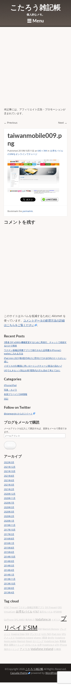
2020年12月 (9, 493)
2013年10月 (9, 583)
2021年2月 (9, 489)
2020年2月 (9, 516)
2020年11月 (9, 498)
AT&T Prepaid (11, 607)
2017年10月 (9, 529)
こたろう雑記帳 (35, 7)
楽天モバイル (46, 611)
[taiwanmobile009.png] (35, 176)
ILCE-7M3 (46, 634)
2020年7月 (9, 502)
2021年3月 (9, 484)
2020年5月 (9, 507)
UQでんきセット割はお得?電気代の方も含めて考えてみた (32, 370)
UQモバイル (31, 644)
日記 (6, 398)
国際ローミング (16, 644)
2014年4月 (9, 570)
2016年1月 (9, 543)
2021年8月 (9, 475)
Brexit (29, 641)
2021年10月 (9, 471)
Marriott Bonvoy (50, 629)
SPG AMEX (19, 619)
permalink (27, 211)
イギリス (55, 619)
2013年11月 (9, 578)
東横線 (63, 641)
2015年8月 (9, 547)
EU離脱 (57, 649)
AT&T (36, 611)
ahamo (37, 637)
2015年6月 (9, 552)
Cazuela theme (19, 673)
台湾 (39, 644)
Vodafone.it (48, 644)
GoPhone (9, 619)
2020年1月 (9, 520)
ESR (40, 629)
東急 (6, 644)
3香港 (44, 637)
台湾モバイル (24, 611)
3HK (27, 634)
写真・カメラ (10, 389)
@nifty (51, 637)
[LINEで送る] (49, 199)
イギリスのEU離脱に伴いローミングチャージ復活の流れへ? (33, 365)
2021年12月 (9, 466)
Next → (62, 122)
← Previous (10, 122)
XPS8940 (57, 611)
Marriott (21, 641)
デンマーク (35, 634)
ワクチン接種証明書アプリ (31, 607)
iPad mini (56, 634)
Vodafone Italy (51, 641)
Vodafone (60, 637)
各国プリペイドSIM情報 (15, 394)
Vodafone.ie (43, 619)
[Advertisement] (35, 70)
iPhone (63, 644)
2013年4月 (9, 592)
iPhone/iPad (10, 385)
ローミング (38, 641)
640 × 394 (42, 150)
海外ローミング (11, 649)
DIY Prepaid (51, 607)
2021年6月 (9, 480)
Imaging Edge (18, 634)
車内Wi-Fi (30, 619)
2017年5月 (9, 534)
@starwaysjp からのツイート (18, 413)
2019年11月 (9, 525)
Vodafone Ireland (42, 649)
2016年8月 (9, 538)
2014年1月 (9, 574)
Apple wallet (10, 641)
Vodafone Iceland (24, 637)
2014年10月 (9, 556)
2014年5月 (9, 565)
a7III (57, 644)
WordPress (51, 673)
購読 (10, 445)
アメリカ (25, 649)
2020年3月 (9, 511)
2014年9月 (9, 561)
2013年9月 (9, 588)
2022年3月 (9, 462)
